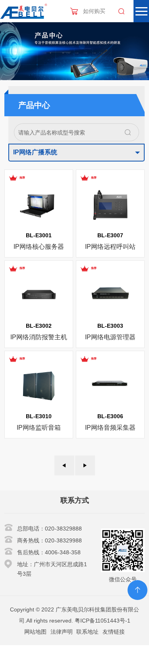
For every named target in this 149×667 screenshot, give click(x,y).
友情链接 (114, 632)
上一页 (64, 465)
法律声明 (61, 632)
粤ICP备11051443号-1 (102, 620)
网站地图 (35, 632)
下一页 (85, 465)
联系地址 (87, 632)
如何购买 (94, 11)
